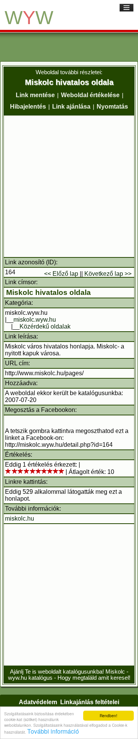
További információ (53, 731)
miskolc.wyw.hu (34, 319)
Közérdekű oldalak (45, 326)
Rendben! (108, 715)
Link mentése (35, 95)
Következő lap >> (107, 273)
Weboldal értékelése (90, 95)
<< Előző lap (61, 273)
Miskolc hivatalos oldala (48, 292)
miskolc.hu (19, 518)
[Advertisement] (69, 186)
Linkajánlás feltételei (89, 702)
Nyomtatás (112, 106)
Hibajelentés (28, 106)
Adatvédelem (38, 702)
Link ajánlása (71, 106)
